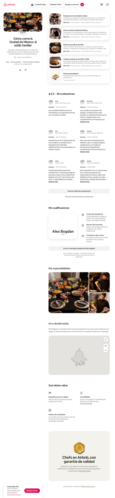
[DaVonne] (82, 102)
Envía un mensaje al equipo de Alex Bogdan (79, 248)
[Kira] (51, 132)
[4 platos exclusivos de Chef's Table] (79, 62)
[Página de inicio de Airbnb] (9, 4)
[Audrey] (82, 132)
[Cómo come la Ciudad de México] (79, 33)
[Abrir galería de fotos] (23, 22)
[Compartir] (20, 70)
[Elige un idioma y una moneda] (101, 4)
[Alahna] (82, 162)
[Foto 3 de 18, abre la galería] (99, 303)
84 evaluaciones (14, 62)
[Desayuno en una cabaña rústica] (79, 19)
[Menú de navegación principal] (107, 4)
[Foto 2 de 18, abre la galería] (99, 282)
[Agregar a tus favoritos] (25, 70)
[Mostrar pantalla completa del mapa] (105, 339)
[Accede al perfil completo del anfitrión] (63, 226)
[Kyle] (51, 102)
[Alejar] (105, 350)
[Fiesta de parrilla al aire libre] (79, 48)
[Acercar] (105, 346)
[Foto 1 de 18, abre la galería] (68, 292)
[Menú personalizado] (79, 76)
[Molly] (51, 162)
